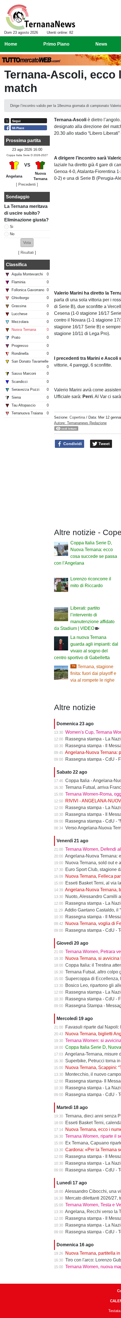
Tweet (103, 443)
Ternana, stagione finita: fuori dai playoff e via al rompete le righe (93, 673)
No (12, 234)
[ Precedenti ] (27, 184)
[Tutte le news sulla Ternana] (40, 17)
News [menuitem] (101, 44)
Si (11, 226)
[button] (27, 242)
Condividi (72, 443)
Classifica (16, 264)
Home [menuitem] (11, 44)
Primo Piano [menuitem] (56, 44)
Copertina (77, 417)
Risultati (27, 252)
